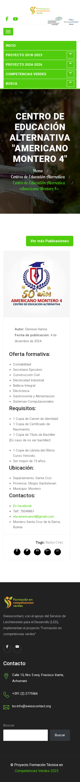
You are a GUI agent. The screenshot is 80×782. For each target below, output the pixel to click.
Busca (11, 84)
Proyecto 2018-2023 (24, 55)
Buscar (8, 725)
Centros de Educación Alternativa (38, 176)
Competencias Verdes (26, 74)
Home (38, 170)
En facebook (22, 506)
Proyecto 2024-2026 (24, 65)
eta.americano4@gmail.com (33, 517)
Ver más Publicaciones (49, 241)
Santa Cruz (54, 542)
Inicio (11, 46)
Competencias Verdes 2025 (36, 771)
